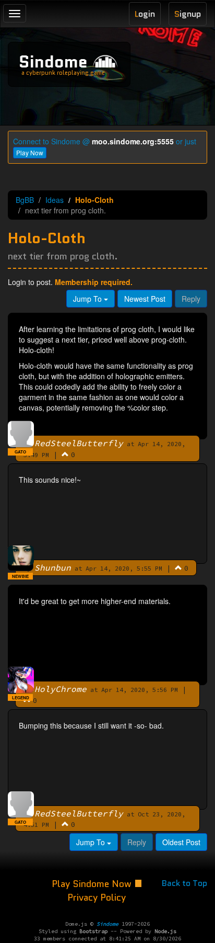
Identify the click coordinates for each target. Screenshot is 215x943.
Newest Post (144, 298)
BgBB (25, 200)
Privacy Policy (96, 897)
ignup (187, 14)
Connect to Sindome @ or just (104, 141)
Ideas (54, 200)
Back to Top (184, 883)
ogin (145, 14)
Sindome (53, 62)
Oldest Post (181, 842)
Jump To (88, 298)
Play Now (29, 152)
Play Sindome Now (93, 884)
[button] (65, 454)
